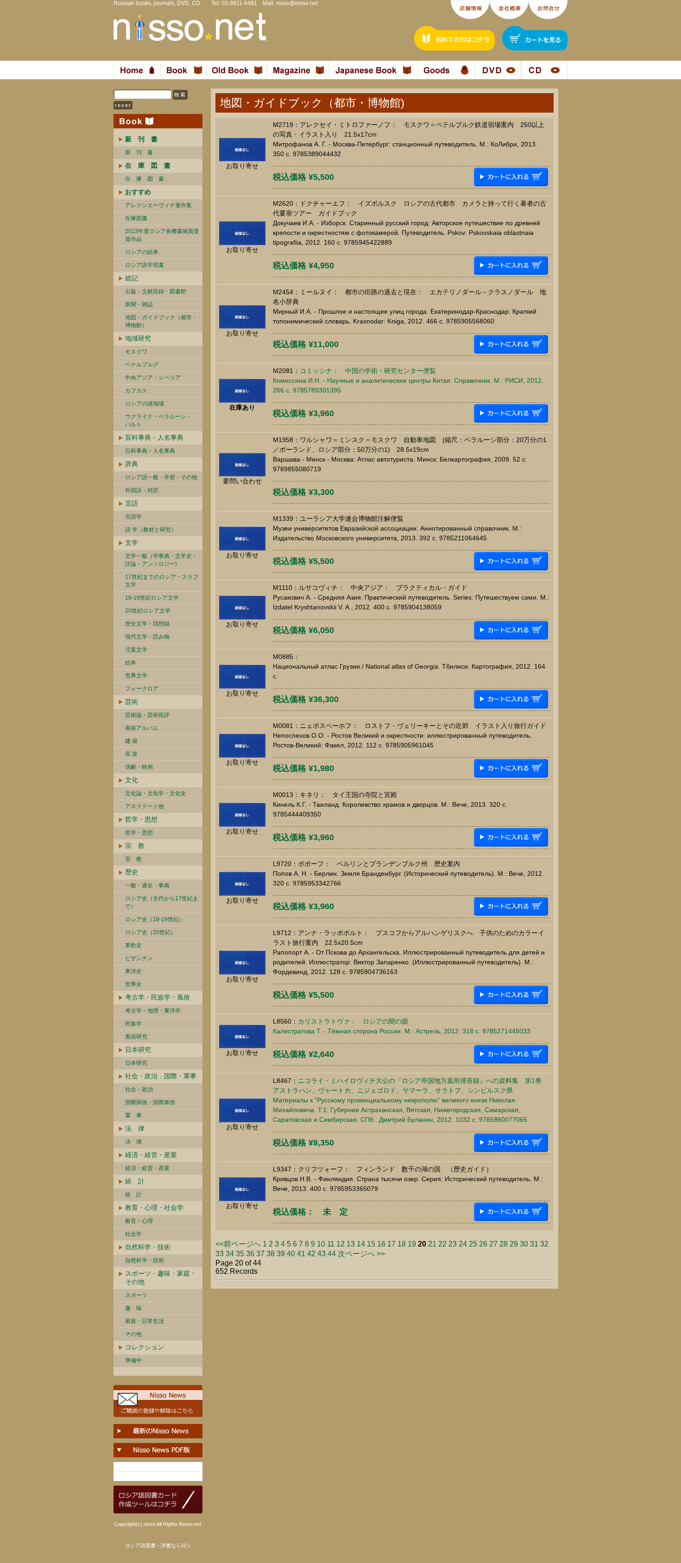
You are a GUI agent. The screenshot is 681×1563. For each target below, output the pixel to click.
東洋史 (133, 971)
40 (291, 1254)
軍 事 (133, 1115)
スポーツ (136, 1295)
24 (463, 1244)
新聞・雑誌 (139, 304)
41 (301, 1254)
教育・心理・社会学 (154, 1207)
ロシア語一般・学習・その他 (161, 477)
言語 (131, 503)
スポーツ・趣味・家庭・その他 (160, 1277)
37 (260, 1254)
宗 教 (135, 845)
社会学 (133, 1234)
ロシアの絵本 (141, 252)
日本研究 (138, 1049)
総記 (131, 278)
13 (351, 1244)
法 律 (135, 1128)
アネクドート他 (144, 806)
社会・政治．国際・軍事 (160, 1076)
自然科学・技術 (147, 1247)
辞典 (131, 464)
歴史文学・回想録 (147, 623)
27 (493, 1244)
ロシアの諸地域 (144, 403)
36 (250, 1254)
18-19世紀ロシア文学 (152, 598)
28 (503, 1244)
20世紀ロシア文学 (147, 610)
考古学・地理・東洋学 (153, 1010)
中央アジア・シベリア (153, 377)
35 (240, 1254)
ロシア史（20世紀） (150, 932)
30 (524, 1244)
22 (442, 1244)
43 (321, 1254)
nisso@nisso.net (297, 3)
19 (412, 1244)
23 (452, 1244)
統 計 (135, 1181)
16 (381, 1244)
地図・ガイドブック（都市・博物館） (161, 321)
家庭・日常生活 (144, 1321)
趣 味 (133, 1308)
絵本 (130, 662)
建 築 (131, 741)
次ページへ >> (361, 1254)
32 (544, 1244)
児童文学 (136, 649)
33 (219, 1254)
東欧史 (133, 945)
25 (473, 1244)
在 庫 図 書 (144, 179)
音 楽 (131, 754)
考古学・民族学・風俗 (157, 997)
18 (401, 1244)
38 (270, 1254)
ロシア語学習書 (144, 265)
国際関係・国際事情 (150, 1102)
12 (340, 1244)
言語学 (133, 516)
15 (371, 1244)
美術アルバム (141, 728)
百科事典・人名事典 (154, 437)
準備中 (133, 1360)
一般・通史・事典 (147, 885)
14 (361, 1244)
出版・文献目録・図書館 (155, 291)
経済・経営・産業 (151, 1154)
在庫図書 (136, 218)
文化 (131, 780)
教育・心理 (139, 1221)
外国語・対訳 (141, 490)
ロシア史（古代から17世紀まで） (161, 902)
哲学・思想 (141, 819)
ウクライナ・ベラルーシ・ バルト (158, 420)
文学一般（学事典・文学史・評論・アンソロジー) (161, 560)
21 (432, 1244)
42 (311, 1254)
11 (330, 1244)
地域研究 (138, 338)
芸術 (131, 701)
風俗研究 (136, 1036)
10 (321, 1244)
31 (534, 1244)
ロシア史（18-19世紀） (154, 919)
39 (281, 1254)
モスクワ (136, 351)
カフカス (136, 390)
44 (332, 1254)
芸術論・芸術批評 (147, 715)
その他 (133, 1334)
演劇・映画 (139, 767)
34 (230, 1254)
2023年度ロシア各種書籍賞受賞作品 (162, 235)
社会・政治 (139, 1089)
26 (483, 1244)
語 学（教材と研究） (151, 529)
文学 (131, 542)
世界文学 (136, 675)
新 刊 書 (139, 152)
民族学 (133, 1023)
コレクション (144, 1347)
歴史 (131, 872)
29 (514, 1244)
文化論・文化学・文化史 (155, 793)
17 (391, 1244)
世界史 (133, 984)
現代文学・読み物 (147, 636)
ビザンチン (139, 958)
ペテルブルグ (141, 364)
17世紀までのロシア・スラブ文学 (161, 581)
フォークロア (141, 688)
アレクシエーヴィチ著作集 (158, 205)
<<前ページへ (238, 1244)
